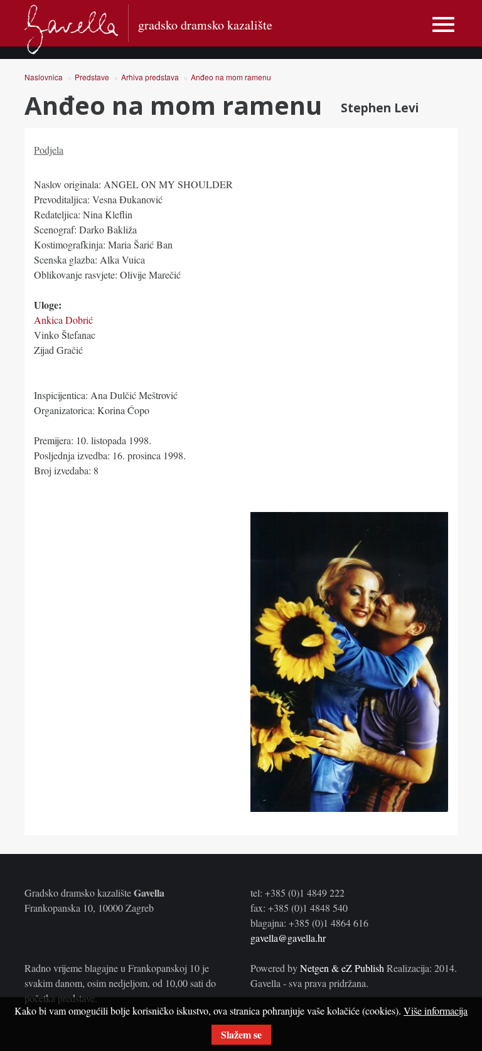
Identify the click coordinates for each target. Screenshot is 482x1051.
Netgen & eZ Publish (342, 967)
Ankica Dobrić (63, 319)
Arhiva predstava (150, 77)
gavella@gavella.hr (288, 937)
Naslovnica (43, 77)
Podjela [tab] (48, 149)
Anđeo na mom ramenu (231, 77)
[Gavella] (71, 29)
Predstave (92, 77)
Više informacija (436, 1010)
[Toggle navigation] (443, 25)
